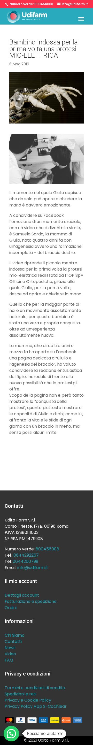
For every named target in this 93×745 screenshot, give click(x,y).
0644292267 (26, 555)
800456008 (43, 4)
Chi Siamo (15, 635)
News (10, 648)
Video (10, 654)
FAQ (9, 660)
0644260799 (25, 561)
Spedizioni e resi (20, 694)
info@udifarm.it (32, 568)
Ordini (11, 608)
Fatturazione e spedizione (31, 601)
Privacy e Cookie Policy (28, 700)
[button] (11, 733)
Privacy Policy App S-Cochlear (36, 706)
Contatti (13, 641)
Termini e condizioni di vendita (35, 688)
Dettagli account (22, 595)
